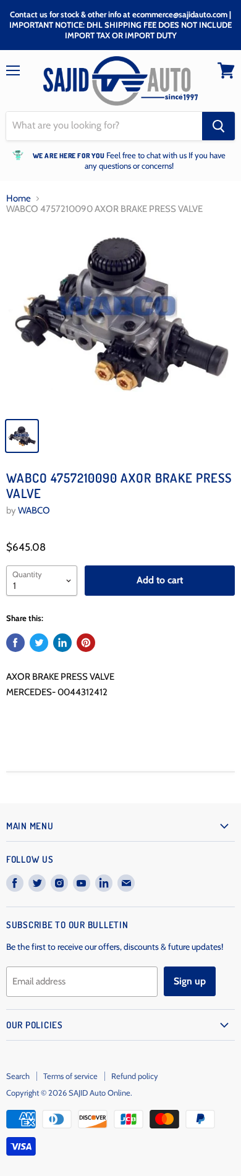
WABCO (34, 510)
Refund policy (134, 1076)
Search (18, 1076)
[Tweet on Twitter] (39, 642)
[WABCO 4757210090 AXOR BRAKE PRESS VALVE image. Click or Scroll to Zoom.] (120, 318)
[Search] (218, 126)
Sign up (190, 981)
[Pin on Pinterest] (86, 642)
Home (18, 198)
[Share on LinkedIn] (62, 642)
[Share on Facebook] (15, 642)
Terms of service (70, 1076)
